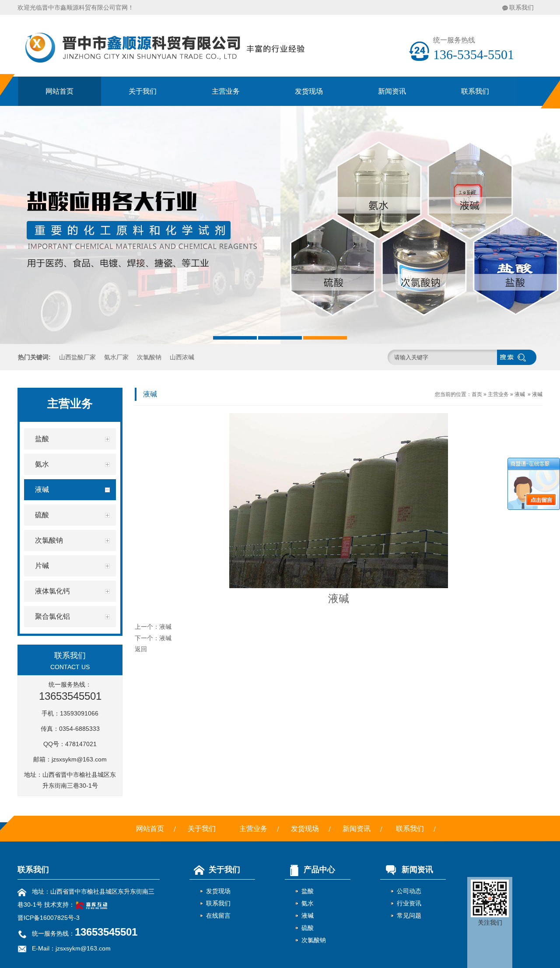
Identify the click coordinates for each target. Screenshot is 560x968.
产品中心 (319, 869)
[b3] (280, 225)
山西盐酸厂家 (77, 357)
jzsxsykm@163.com (79, 759)
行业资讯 (409, 903)
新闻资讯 (392, 91)
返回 (141, 648)
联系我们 (521, 7)
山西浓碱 (182, 357)
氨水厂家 (116, 357)
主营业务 (226, 91)
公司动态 (409, 890)
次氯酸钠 (149, 357)
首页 (477, 394)
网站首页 (60, 91)
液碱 (519, 394)
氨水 (307, 903)
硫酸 (307, 927)
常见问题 (409, 915)
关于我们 (143, 91)
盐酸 (307, 890)
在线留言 (218, 915)
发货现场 (309, 91)
